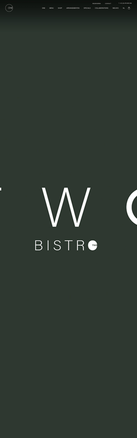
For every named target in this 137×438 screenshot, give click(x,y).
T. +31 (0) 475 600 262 (125, 3)
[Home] (9, 8)
